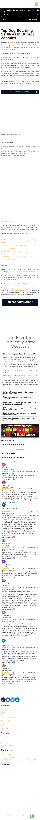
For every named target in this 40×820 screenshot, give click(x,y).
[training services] (17, 227)
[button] (36, 4)
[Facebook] (8, 699)
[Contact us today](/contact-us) (19, 290)
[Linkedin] (17, 699)
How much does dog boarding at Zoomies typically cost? (18, 419)
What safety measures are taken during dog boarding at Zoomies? (19, 392)
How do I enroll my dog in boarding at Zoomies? (16, 398)
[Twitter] (12, 699)
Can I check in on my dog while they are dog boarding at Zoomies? (19, 413)
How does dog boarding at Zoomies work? (19, 354)
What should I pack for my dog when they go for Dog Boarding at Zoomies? (19, 403)
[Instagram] (3, 699)
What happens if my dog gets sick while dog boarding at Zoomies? (19, 408)
